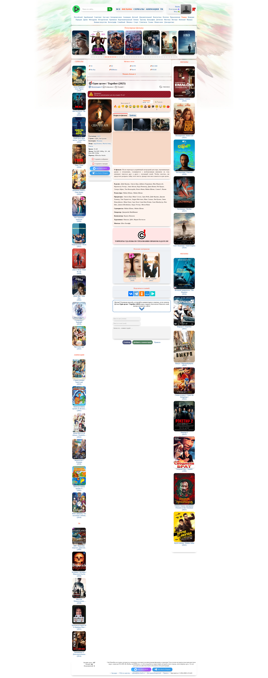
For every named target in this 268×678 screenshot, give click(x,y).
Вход (175, 11)
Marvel (133, 69)
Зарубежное (97, 143)
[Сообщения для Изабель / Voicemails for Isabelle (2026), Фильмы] (116, 54)
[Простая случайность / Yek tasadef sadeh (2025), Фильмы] (186, 54)
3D (112, 66)
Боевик (136, 20)
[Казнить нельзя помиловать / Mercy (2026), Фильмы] (151, 54)
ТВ (161, 9)
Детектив (159, 20)
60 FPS (133, 66)
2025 (98, 136)
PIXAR (154, 69)
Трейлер (132, 115)
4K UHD (154, 66)
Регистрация (173, 9)
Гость (177, 7)
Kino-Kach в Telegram (101, 173)
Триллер (143, 20)
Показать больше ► (129, 74)
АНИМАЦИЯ (152, 9)
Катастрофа (112, 22)
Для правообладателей (154, 673)
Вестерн (175, 20)
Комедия (191, 17)
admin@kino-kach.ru (138, 673)
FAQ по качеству (124, 673)
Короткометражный (125, 20)
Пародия (79, 20)
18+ (91, 66)
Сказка (150, 22)
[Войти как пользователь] (186, 9)
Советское (97, 17)
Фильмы (99, 141)
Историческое (103, 20)
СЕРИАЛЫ (138, 9)
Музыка (189, 20)
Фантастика (157, 17)
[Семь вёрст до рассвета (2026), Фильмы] (80, 54)
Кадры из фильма (120, 115)
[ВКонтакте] (130, 293)
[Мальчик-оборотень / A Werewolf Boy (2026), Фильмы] (98, 54)
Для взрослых (169, 22)
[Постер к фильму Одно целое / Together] (100, 132)
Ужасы (184, 17)
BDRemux (114, 69)
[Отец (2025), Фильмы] (169, 54)
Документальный (145, 17)
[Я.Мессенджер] (152, 293)
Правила (157, 342)
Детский (135, 17)
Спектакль (143, 22)
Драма (85, 20)
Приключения (175, 17)
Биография (151, 20)
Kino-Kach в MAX (101, 168)
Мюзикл (129, 22)
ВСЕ (118, 9)
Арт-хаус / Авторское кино (112, 17)
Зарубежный (88, 17)
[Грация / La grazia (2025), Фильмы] (133, 54)
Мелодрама (93, 20)
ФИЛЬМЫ (127, 9)
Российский (78, 17)
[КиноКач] (76, 9)
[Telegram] (136, 293)
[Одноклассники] (141, 293)
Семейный (121, 22)
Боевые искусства (100, 22)
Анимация (127, 17)
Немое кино (158, 22)
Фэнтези (166, 17)
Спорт (136, 22)
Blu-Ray (92, 69)
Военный (182, 20)
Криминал (113, 20)
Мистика (167, 20)
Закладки (114, 673)
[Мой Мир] (147, 293)
